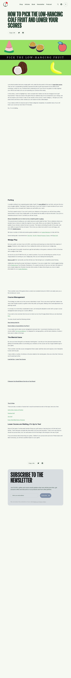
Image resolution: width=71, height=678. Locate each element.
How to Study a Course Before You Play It (18, 326)
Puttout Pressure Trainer (43, 235)
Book (33, 4)
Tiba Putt (29, 235)
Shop (21, 4)
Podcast (49, 4)
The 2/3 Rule (11, 403)
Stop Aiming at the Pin (13, 322)
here (9, 316)
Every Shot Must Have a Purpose (16, 420)
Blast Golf (55, 235)
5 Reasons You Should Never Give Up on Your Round (21, 381)
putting (42, 219)
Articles (27, 4)
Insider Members (46, 232)
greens (9, 246)
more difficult (42, 204)
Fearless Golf (11, 413)
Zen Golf (10, 416)
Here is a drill (11, 260)
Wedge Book (14, 265)
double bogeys (17, 229)
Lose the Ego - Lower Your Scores (17, 359)
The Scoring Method (20, 331)
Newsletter (40, 4)
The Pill (34, 235)
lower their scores (57, 84)
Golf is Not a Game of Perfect (15, 410)
